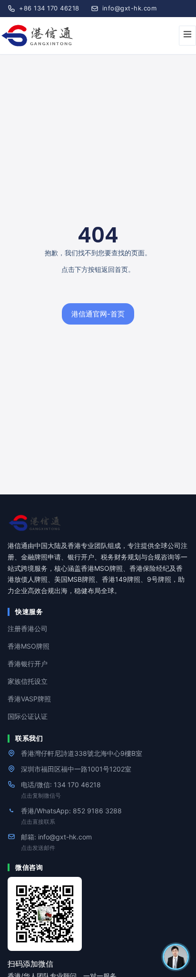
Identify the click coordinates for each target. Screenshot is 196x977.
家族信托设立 (28, 681)
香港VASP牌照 (29, 699)
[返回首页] (98, 522)
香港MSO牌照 (28, 646)
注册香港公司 (28, 628)
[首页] (38, 36)
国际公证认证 (28, 716)
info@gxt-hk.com (129, 8)
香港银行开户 (28, 664)
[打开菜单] (187, 36)
